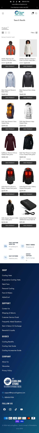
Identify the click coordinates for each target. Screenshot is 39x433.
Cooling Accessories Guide (11, 350)
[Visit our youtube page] (19, 1)
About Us (5, 362)
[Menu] (3, 13)
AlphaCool (6, 297)
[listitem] (19, 7)
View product (9, 66)
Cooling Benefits (8, 342)
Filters (33, 33)
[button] (3, 32)
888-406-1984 (25, 1)
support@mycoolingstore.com (19, 4)
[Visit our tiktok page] (16, 1)
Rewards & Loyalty (8, 330)
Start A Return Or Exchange (11, 326)
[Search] (36, 13)
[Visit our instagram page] (13, 1)
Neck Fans (5, 284)
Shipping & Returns (8, 313)
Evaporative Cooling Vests (11, 280)
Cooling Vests (7, 275)
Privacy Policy (7, 370)
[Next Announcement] (37, 7)
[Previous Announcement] (2, 7)
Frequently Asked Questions (11, 321)
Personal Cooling (8, 288)
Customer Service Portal (10, 317)
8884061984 (9, 397)
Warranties (5, 366)
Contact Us (6, 308)
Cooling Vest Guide (9, 346)
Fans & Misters (7, 293)
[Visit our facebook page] (10, 1)
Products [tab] (5, 28)
